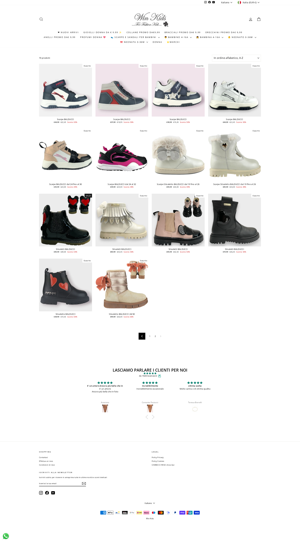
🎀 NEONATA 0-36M (133, 42)
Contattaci (43, 457)
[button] (147, 417)
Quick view (65, 113)
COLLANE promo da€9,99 (143, 32)
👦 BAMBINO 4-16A (176, 37)
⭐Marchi (173, 42)
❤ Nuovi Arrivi (68, 32)
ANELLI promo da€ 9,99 (59, 37)
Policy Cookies (158, 461)
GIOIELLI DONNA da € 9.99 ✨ (102, 32)
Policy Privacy (158, 457)
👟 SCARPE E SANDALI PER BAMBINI (134, 37)
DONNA (157, 42)
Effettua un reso (46, 461)
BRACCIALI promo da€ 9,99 (182, 32)
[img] (150, 373)
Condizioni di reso (47, 465)
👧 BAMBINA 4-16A (208, 37)
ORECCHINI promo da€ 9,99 (223, 32)
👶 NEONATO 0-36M (241, 37)
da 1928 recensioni (148, 376)
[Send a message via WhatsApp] (6, 536)
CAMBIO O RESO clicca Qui (163, 465)
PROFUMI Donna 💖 (93, 37)
